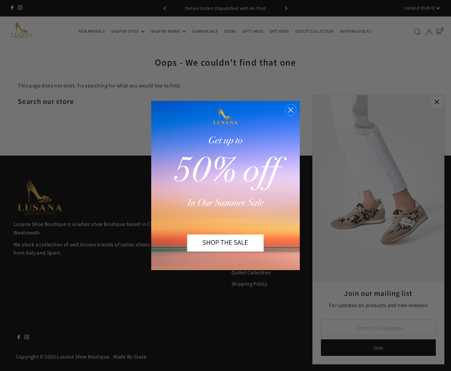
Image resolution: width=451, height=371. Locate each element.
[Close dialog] (290, 110)
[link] (225, 185)
